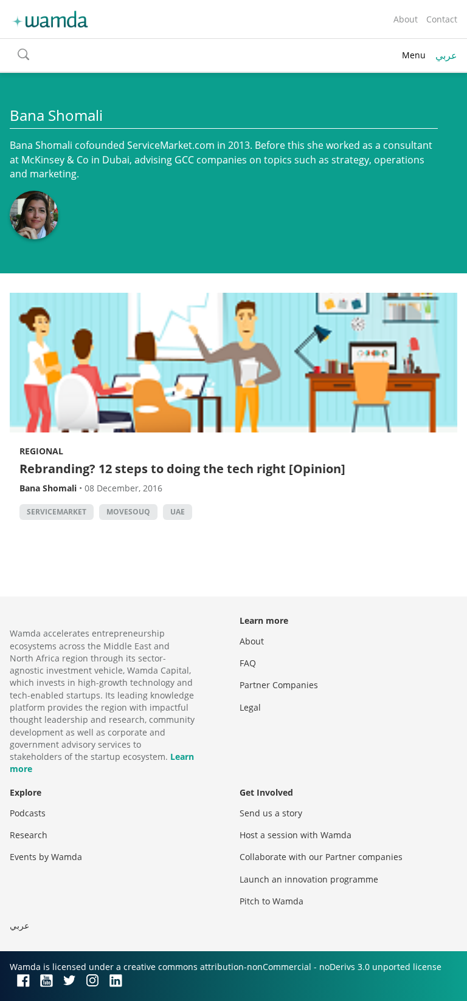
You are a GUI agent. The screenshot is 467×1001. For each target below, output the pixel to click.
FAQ (248, 663)
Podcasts (28, 813)
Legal (250, 707)
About (405, 19)
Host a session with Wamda (295, 835)
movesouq (128, 512)
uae (177, 512)
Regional (41, 451)
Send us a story (271, 813)
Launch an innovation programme (309, 879)
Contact (441, 19)
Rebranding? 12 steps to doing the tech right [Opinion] (182, 468)
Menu (414, 55)
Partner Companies (279, 685)
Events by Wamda (46, 857)
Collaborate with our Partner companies (321, 857)
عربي (446, 55)
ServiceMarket (56, 512)
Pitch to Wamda (271, 901)
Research (28, 835)
